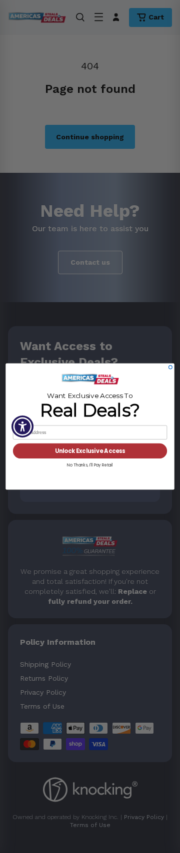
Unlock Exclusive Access (90, 451)
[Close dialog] (170, 367)
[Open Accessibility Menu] (23, 427)
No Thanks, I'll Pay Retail (89, 464)
